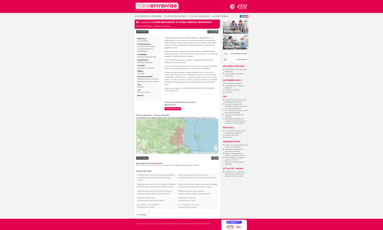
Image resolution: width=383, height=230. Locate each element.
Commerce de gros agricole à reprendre (234, 163)
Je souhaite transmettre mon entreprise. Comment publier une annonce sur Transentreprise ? (235, 121)
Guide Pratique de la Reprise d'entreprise (234, 75)
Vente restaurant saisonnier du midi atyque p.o (154, 192)
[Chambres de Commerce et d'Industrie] (232, 6)
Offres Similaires (142, 31)
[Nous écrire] (247, 17)
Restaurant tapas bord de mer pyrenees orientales (156, 185)
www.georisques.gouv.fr (208, 118)
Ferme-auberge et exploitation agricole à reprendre (235, 159)
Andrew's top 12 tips (231, 135)
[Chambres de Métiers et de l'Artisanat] (242, 6)
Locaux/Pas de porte (176, 16)
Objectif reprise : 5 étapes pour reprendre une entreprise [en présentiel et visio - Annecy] (235, 174)
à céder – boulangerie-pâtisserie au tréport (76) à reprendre (236, 146)
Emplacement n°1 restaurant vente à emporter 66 (156, 177)
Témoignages (201, 223)
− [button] (215, 149)
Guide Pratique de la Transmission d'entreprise (236, 70)
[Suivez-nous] (241, 17)
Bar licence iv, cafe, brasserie (148, 206)
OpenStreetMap (208, 153)
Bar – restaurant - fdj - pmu (188, 206)
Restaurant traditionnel (151, 199)
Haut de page (141, 214)
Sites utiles (228, 92)
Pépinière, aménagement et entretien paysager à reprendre (235, 154)
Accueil (138, 223)
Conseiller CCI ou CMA (158, 165)
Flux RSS (208, 223)
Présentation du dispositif (233, 83)
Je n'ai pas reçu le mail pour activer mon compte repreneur (236, 111)
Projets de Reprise (200, 16)
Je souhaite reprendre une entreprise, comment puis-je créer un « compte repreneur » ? (236, 106)
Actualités (194, 223)
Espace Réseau (221, 16)
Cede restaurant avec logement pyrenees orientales (197, 185)
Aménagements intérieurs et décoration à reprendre (234, 150)
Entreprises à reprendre (149, 16)
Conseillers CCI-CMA (163, 223)
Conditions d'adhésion (232, 90)
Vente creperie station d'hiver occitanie (197, 176)
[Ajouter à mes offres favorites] (209, 31)
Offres (155, 223)
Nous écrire (228, 137)
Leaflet (195, 153)
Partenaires (173, 223)
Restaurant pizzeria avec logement (194, 192)
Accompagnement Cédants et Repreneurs (234, 87)
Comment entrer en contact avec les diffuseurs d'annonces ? (235, 101)
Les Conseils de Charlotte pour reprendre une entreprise (235, 132)
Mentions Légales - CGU (147, 223)
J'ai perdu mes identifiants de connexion (234, 116)
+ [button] (215, 146)
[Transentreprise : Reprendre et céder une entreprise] (157, 6)
